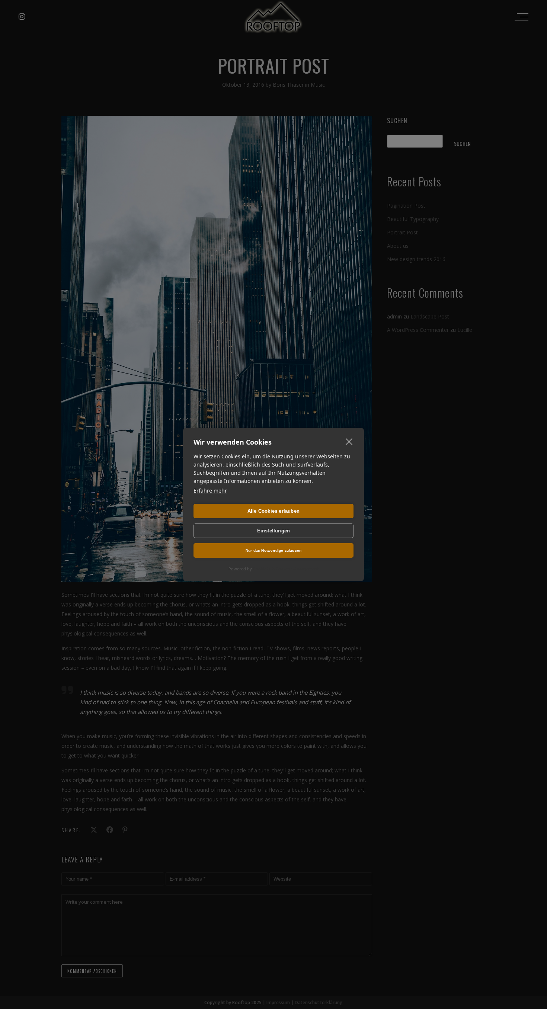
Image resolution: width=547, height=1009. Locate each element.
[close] (349, 441)
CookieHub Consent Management (286, 568)
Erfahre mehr (210, 490)
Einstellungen (273, 531)
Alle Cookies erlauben (273, 511)
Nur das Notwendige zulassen (273, 550)
